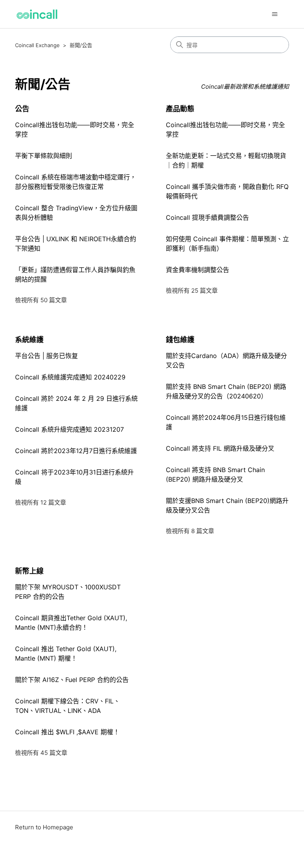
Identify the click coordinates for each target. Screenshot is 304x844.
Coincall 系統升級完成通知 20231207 (69, 429)
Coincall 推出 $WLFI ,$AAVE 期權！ (67, 732)
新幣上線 (29, 571)
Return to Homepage (44, 827)
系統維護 (29, 339)
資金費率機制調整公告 (197, 270)
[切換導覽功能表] (275, 14)
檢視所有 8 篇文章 (190, 531)
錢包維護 (180, 339)
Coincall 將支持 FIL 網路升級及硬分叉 (220, 448)
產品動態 (180, 109)
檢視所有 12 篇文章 (40, 502)
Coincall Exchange (37, 45)
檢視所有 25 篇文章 (192, 290)
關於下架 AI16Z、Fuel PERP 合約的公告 (72, 680)
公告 (22, 109)
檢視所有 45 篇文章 (41, 752)
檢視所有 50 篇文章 (41, 300)
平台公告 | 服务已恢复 (46, 356)
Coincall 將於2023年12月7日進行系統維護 (76, 451)
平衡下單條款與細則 (43, 156)
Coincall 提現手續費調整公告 (207, 217)
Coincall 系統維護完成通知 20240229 (70, 377)
